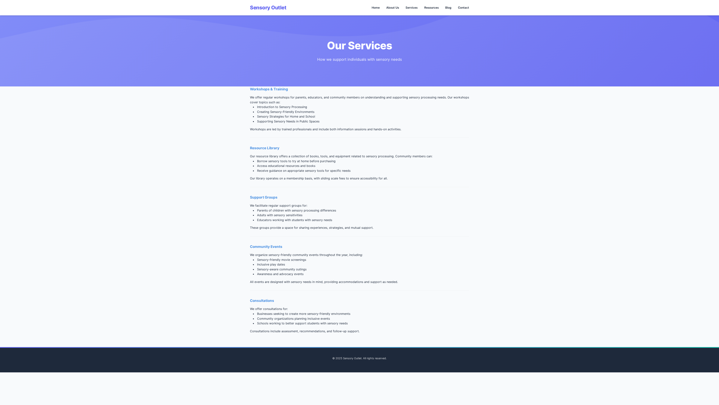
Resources (431, 7)
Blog (448, 7)
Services (412, 7)
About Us (392, 7)
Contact (463, 7)
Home (376, 7)
